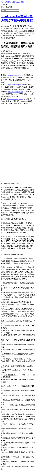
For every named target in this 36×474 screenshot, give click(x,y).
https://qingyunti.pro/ (14, 75)
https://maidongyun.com (15, 92)
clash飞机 (20, 2)
